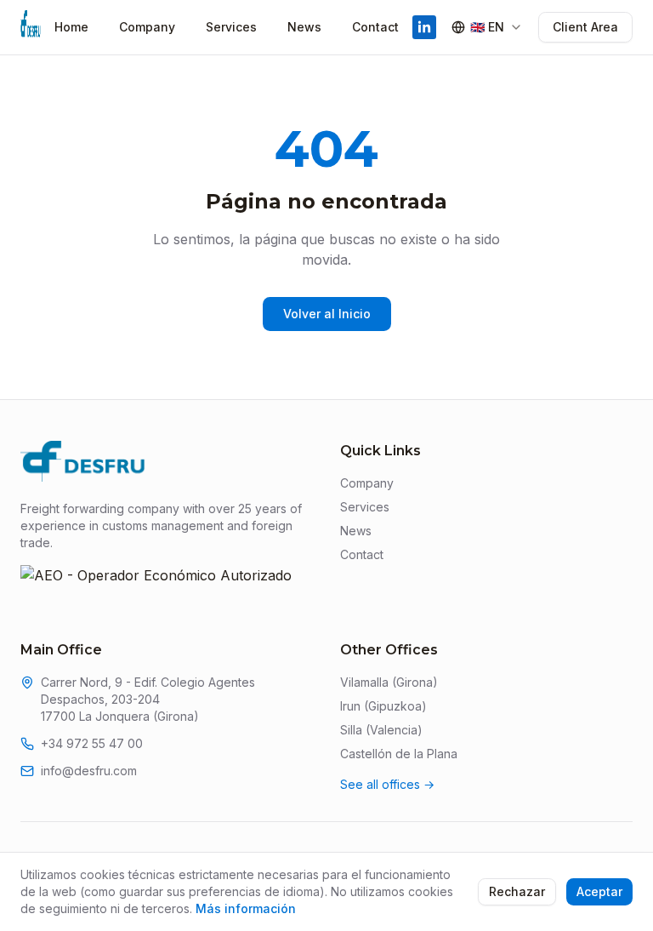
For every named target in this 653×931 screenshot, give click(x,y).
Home (71, 27)
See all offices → (387, 784)
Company (147, 27)
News (304, 27)
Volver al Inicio (327, 313)
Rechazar (517, 891)
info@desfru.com (89, 770)
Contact (375, 27)
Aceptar (599, 891)
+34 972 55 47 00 (92, 743)
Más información (246, 908)
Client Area (585, 27)
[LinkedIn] (424, 27)
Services (231, 27)
